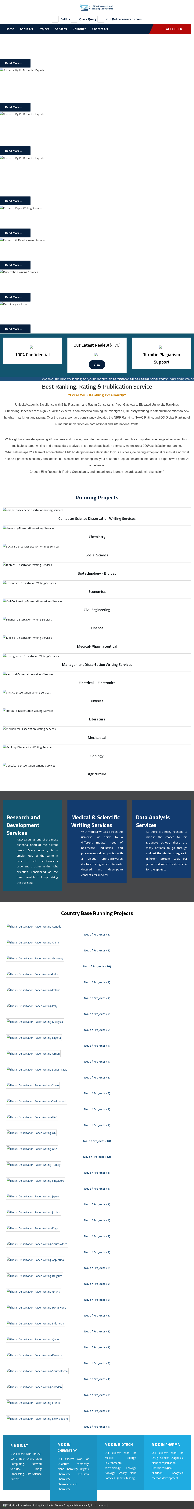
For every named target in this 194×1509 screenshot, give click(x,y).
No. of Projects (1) (97, 1172)
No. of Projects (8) (97, 1077)
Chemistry (97, 537)
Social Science (97, 555)
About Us (26, 28)
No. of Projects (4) (97, 1045)
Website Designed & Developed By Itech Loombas (80, 1505)
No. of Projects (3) (97, 982)
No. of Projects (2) (97, 1236)
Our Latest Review (91, 345)
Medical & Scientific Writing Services (95, 821)
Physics (97, 701)
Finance (97, 628)
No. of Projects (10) (97, 966)
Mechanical (97, 737)
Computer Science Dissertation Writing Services (97, 518)
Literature (97, 719)
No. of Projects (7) (97, 998)
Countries (79, 28)
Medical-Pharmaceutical (97, 646)
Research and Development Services (23, 825)
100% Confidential (32, 354)
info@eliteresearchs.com (124, 19)
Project (44, 28)
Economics (97, 591)
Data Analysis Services (153, 821)
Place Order (172, 29)
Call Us (65, 19)
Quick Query (88, 19)
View (97, 364)
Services (61, 28)
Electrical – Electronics (97, 683)
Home (10, 28)
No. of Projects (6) (97, 934)
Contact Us (100, 28)
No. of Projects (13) (97, 1157)
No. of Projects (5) (97, 950)
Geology (97, 756)
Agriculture (97, 774)
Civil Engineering (97, 610)
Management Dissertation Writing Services (97, 664)
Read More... (13, 63)
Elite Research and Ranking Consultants (33, 1505)
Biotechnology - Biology (97, 573)
